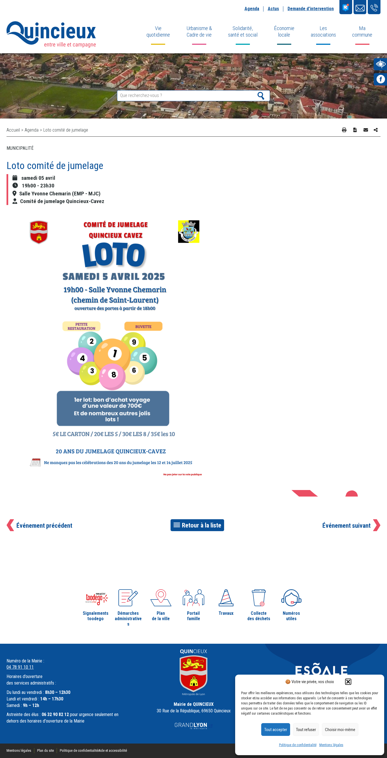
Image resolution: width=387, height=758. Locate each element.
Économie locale (284, 31)
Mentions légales (331, 745)
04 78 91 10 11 (20, 667)
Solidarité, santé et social (243, 31)
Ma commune (362, 31)
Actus (273, 8)
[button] (348, 682)
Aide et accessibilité (112, 750)
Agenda (251, 8)
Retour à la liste (201, 525)
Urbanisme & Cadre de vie (199, 31)
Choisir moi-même (340, 729)
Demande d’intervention (311, 8)
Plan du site (45, 750)
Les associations (323, 31)
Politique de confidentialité (297, 745)
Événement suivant (346, 525)
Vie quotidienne (158, 31)
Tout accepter (275, 729)
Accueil (13, 130)
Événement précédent (44, 525)
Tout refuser (306, 729)
